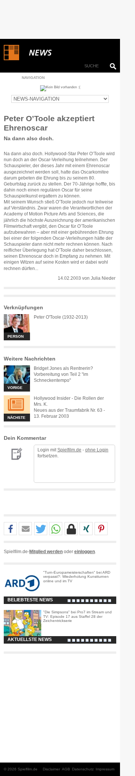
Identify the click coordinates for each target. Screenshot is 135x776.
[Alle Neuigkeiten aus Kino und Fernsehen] (67, 52)
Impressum (105, 769)
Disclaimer (51, 769)
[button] (10, 529)
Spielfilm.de (69, 450)
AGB (66, 769)
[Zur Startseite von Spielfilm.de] (11, 58)
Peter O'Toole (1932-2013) (61, 317)
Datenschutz (83, 769)
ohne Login (96, 450)
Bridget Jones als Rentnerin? (63, 368)
